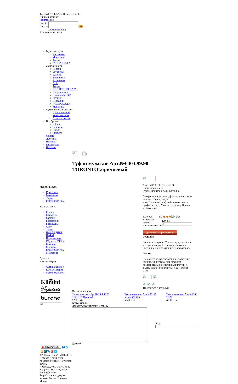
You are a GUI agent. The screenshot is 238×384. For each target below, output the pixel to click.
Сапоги (57, 68)
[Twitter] (67, 347)
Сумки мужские (61, 118)
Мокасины (58, 57)
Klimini (56, 124)
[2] (167, 217)
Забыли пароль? (57, 29)
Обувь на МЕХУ (62, 95)
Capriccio (57, 127)
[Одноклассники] (42, 351)
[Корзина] (45, 43)
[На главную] (52, 11)
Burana (56, 130)
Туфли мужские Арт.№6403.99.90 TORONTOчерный (90, 295)
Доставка (51, 138)
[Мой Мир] (45, 351)
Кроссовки (59, 54)
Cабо (55, 83)
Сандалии (58, 100)
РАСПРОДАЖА (61, 63)
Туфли (56, 60)
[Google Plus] (52, 351)
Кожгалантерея (61, 115)
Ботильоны (59, 80)
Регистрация (47, 19)
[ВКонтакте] (63, 347)
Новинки (51, 141)
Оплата (50, 135)
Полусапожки (60, 92)
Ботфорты (58, 71)
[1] (164, 217)
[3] (170, 217)
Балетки (57, 74)
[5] (178, 216)
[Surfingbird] (55, 351)
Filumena (57, 132)
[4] (173, 216)
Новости (51, 147)
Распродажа (52, 144)
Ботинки (57, 98)
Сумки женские (61, 112)
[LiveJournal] (49, 351)
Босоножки (59, 77)
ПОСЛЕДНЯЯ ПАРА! (65, 89)
